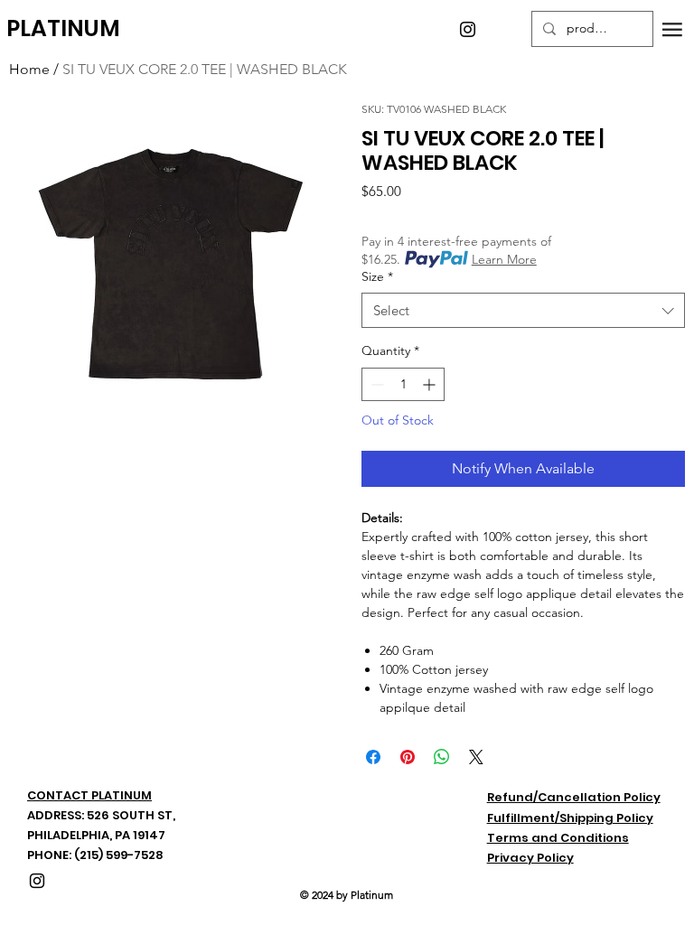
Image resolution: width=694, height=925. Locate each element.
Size (377, 276)
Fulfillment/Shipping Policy (570, 818)
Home (29, 69)
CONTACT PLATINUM (89, 795)
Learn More (504, 259)
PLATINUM (63, 28)
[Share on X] (476, 757)
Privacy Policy (530, 857)
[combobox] (523, 310)
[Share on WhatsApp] (442, 757)
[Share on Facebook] (373, 757)
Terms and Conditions (558, 837)
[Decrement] (375, 384)
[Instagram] (467, 29)
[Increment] (430, 384)
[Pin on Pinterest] (407, 757)
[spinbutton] (403, 384)
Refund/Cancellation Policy (574, 797)
